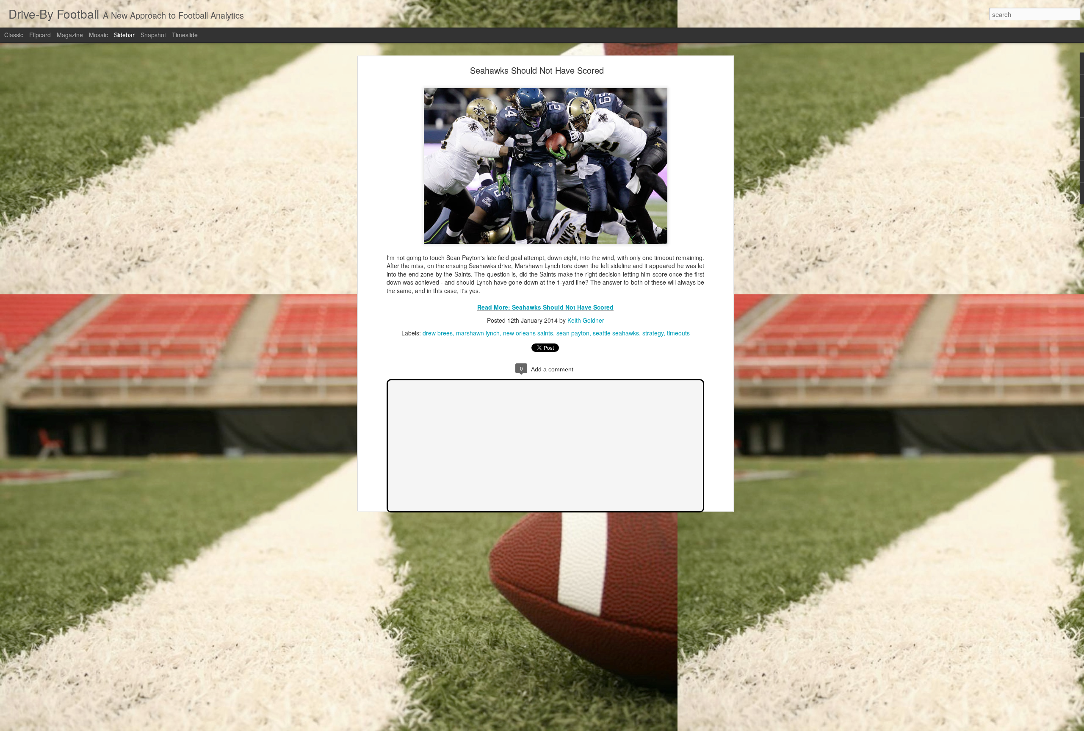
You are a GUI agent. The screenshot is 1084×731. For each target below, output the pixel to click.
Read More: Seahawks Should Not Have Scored (545, 307)
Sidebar (124, 34)
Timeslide (185, 34)
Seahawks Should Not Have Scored (537, 70)
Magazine (70, 34)
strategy (653, 333)
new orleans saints (528, 333)
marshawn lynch (478, 333)
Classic (13, 34)
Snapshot (153, 34)
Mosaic (98, 34)
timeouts (678, 333)
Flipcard (40, 34)
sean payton (572, 333)
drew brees (438, 333)
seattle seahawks (616, 333)
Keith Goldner (585, 320)
